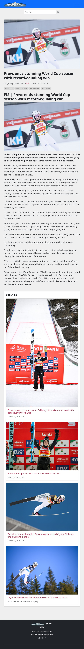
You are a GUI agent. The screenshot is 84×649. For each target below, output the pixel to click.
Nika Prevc (46, 88)
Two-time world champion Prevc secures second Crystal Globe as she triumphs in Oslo (41, 535)
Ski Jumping (34, 88)
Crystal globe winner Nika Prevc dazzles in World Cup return (38, 597)
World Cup (9, 88)
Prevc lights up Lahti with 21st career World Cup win (34, 473)
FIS (27, 83)
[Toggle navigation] (77, 4)
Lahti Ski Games (21, 88)
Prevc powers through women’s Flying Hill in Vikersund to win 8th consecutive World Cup (41, 411)
